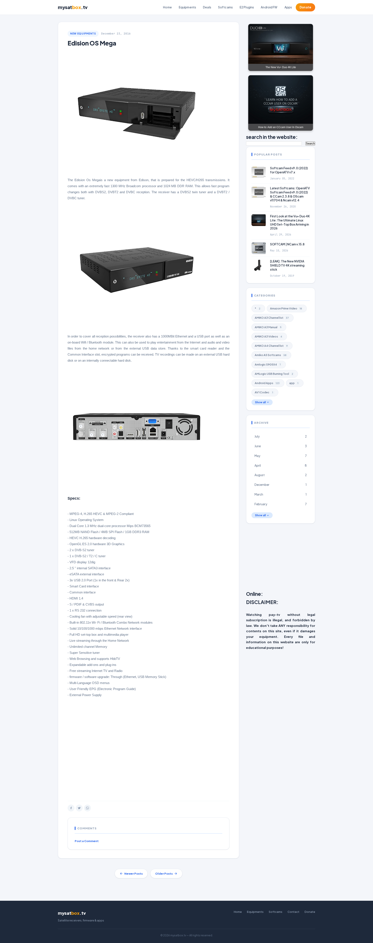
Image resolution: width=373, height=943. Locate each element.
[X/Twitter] (79, 808)
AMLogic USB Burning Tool (274, 373)
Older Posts (164, 873)
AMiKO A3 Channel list (272, 317)
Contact (293, 911)
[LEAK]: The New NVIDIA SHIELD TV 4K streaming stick (287, 265)
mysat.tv (73, 7)
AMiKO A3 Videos (268, 336)
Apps (288, 7)
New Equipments (83, 33)
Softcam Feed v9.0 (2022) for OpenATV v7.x (289, 170)
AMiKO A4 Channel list (271, 345)
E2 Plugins (247, 7)
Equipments (187, 7)
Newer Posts (133, 873)
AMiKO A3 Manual (268, 327)
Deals (207, 7)
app (293, 383)
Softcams (225, 7)
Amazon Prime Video (286, 308)
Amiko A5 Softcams (270, 355)
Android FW (269, 7)
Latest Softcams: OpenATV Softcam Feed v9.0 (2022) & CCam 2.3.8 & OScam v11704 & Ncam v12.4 (290, 194)
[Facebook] (71, 808)
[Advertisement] (148, 746)
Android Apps (267, 383)
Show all (260, 402)
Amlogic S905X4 (268, 364)
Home (167, 7)
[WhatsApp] (87, 808)
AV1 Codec (264, 392)
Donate (305, 7)
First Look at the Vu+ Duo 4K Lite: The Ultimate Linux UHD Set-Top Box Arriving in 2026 (290, 222)
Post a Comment (87, 841)
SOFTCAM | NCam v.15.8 (287, 244)
